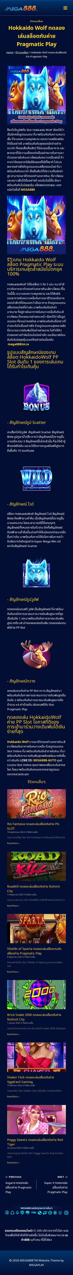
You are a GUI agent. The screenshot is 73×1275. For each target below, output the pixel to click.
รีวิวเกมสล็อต (36, 21)
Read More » (13, 843)
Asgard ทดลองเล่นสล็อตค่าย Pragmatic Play (18, 1184)
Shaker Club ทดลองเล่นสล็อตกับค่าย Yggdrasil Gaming (30, 1079)
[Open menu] (65, 8)
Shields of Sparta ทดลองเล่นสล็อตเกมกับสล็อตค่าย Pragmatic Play (34, 951)
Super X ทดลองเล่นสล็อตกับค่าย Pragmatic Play (56, 1184)
